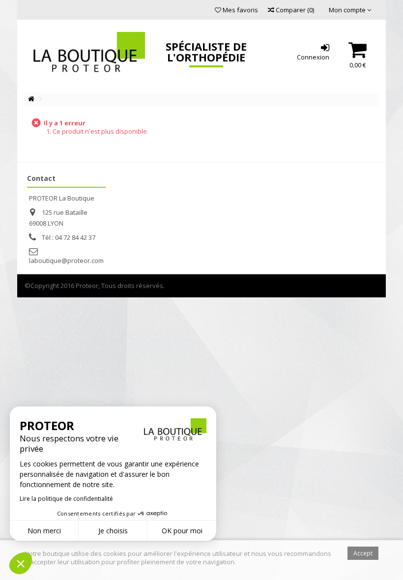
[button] (20, 563)
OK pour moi (182, 530)
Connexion (313, 56)
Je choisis (113, 530)
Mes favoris (239, 9)
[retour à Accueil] (31, 99)
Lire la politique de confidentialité (66, 498)
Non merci (44, 530)
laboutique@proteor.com (66, 260)
